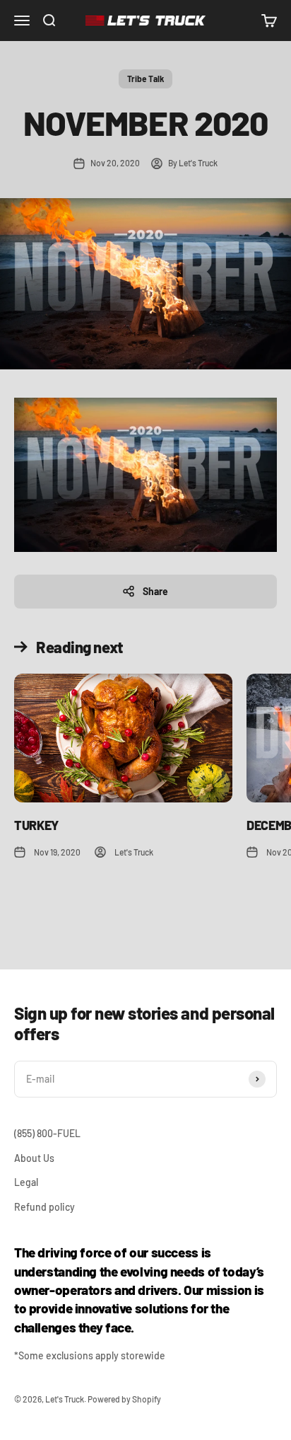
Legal (26, 1182)
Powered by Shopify (124, 1399)
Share (155, 591)
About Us (34, 1158)
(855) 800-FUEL (47, 1133)
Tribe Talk (145, 78)
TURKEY (36, 825)
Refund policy (44, 1207)
